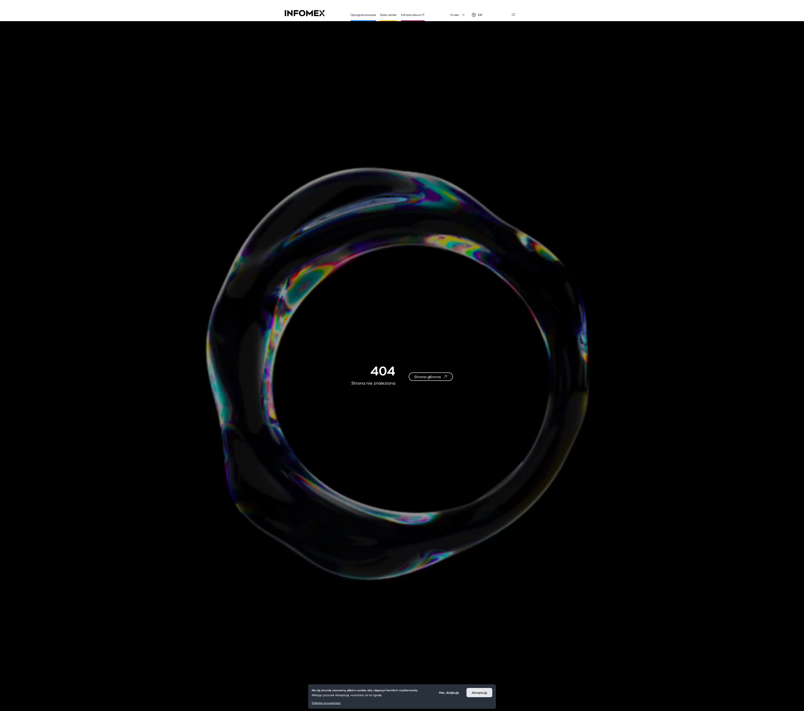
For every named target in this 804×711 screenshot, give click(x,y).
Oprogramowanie (363, 15)
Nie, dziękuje (449, 692)
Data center (388, 15)
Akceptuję (479, 692)
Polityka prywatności (326, 703)
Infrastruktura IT (413, 15)
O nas (454, 15)
